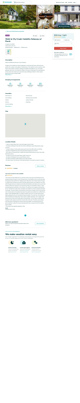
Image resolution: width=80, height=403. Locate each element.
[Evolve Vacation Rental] (7, 2)
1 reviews (63, 37)
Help (66, 2)
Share (43, 35)
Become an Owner (60, 2)
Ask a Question (40, 223)
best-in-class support (36, 252)
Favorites (70, 2)
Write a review (40, 166)
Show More (8, 74)
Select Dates (63, 48)
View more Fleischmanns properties (15, 31)
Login (74, 2)
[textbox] (22, 2)
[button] (63, 43)
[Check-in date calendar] (55, 40)
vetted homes (13, 252)
